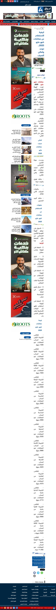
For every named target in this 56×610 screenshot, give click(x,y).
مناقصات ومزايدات (5, 21)
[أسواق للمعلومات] (21, 116)
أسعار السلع (26, 21)
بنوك (21, 21)
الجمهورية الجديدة (12, 598)
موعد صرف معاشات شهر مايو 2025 (39, 561)
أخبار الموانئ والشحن (33, 604)
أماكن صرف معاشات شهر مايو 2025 (39, 564)
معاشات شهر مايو (38, 83)
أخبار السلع (47, 21)
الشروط (45, 592)
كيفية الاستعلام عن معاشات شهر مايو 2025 (38, 558)
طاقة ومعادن (15, 21)
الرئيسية (53, 21)
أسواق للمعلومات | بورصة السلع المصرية (47, 586)
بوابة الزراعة (24, 592)
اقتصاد (41, 21)
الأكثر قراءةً (26, 195)
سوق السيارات (35, 595)
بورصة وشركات (34, 598)
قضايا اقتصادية (23, 601)
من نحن (45, 589)
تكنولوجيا (14, 592)
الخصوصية (52, 592)
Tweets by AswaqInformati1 (25, 339)
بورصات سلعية (34, 21)
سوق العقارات (24, 595)
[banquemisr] (21, 76)
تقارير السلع (13, 601)
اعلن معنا (53, 595)
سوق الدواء (13, 595)
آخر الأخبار (26, 125)
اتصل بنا (45, 595)
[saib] (21, 97)
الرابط (41, 242)
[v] (39, 553)
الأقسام (36, 586)
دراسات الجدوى (23, 604)
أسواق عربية (24, 598)
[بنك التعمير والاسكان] (21, 46)
